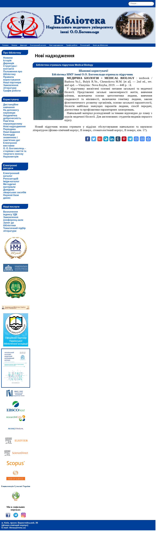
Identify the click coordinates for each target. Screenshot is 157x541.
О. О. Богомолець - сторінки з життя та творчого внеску (14, 151)
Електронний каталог (38, 45)
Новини (14, 45)
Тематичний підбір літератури (14, 229)
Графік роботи (71, 45)
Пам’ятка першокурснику (12, 122)
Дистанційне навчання (10, 106)
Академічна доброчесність (12, 117)
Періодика (9, 129)
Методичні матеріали (9, 185)
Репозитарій (85, 45)
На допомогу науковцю (11, 111)
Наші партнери (12, 82)
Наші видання (11, 132)
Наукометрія (10, 156)
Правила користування (11, 78)
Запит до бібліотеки (100, 45)
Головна (5, 45)
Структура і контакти (10, 67)
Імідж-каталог (11, 181)
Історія (7, 60)
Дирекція (23, 45)
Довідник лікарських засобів (14, 191)
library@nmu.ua (17, 527)
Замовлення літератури (10, 86)
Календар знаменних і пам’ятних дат (11, 137)
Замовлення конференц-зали (13, 218)
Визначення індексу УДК (10, 213)
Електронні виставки (10, 144)
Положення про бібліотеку (12, 73)
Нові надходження (56, 45)
